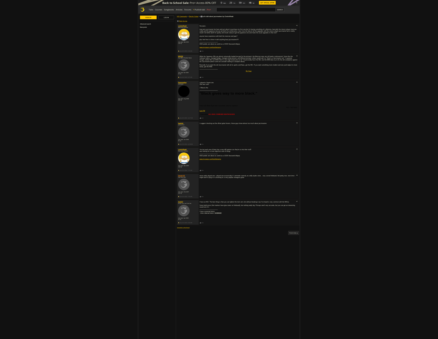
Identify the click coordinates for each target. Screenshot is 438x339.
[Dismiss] (297, 3)
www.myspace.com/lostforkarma (210, 47)
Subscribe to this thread (183, 227)
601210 (180, 56)
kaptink (180, 123)
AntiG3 (180, 202)
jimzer (180, 176)
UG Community (182, 16)
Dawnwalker (182, 82)
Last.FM (202, 111)
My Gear (249, 71)
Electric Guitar (193, 16)
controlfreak (182, 26)
